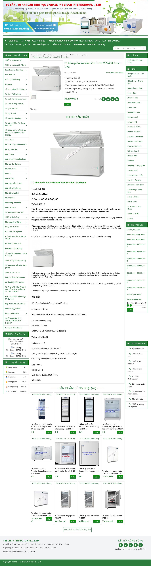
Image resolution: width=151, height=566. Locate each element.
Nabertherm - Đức (135, 88)
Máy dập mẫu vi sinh (13, 183)
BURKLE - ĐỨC (133, 214)
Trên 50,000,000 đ (134, 294)
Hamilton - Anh (134, 112)
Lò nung (8, 84)
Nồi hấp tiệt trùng (12, 79)
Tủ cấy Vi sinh (10, 113)
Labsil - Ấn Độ (133, 197)
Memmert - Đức (134, 103)
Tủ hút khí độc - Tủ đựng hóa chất (15, 124)
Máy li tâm (9, 154)
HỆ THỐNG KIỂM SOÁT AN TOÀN (15, 237)
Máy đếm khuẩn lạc (13, 188)
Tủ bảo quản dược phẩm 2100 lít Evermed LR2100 (41, 514)
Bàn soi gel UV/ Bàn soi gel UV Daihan (15, 297)
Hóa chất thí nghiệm (13, 231)
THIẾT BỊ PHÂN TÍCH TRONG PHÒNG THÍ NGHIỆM (13, 320)
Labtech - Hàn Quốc (136, 136)
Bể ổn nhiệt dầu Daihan (14, 282)
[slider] (128, 305)
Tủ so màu (9, 140)
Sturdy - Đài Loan (135, 146)
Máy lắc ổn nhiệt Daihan (15, 277)
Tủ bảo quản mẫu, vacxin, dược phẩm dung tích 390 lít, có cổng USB (41, 426)
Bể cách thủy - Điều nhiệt (15, 144)
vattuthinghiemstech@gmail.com (22, 551)
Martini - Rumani (134, 180)
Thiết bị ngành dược (13, 60)
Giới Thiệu (13, 41)
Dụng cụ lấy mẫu (12, 313)
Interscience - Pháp (135, 175)
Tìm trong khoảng (134, 299)
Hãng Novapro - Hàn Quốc (136, 75)
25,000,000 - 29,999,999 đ (136, 267)
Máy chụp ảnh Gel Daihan (15, 159)
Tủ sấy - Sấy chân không (15, 89)
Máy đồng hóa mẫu (13, 202)
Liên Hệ (101, 44)
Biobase (131, 161)
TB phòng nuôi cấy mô (14, 212)
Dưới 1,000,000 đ (133, 230)
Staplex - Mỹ (133, 170)
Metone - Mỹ (133, 117)
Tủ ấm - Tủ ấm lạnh (13, 94)
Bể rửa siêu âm (11, 149)
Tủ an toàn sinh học (13, 118)
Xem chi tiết (46, 420)
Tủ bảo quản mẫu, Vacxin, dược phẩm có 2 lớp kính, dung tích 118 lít (112, 426)
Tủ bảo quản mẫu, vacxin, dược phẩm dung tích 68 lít (65, 470)
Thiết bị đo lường (12, 217)
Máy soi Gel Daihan (13, 164)
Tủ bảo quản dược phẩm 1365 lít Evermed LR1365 (112, 472)
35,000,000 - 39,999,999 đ (136, 281)
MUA (67, 105)
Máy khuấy (9, 178)
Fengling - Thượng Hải (136, 165)
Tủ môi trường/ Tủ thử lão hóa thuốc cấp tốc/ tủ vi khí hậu (77, 41)
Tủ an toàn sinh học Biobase (136, 392)
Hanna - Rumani (134, 132)
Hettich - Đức (133, 98)
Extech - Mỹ (132, 122)
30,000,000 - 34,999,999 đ (136, 274)
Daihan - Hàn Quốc (135, 141)
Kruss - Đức (132, 107)
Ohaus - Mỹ (132, 156)
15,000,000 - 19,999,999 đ (136, 252)
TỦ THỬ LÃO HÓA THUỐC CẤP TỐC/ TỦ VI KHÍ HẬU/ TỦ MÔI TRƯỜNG (15, 289)
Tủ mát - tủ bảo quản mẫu (15, 99)
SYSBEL (130, 218)
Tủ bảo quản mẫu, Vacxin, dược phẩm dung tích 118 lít (41, 470)
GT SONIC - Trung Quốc (134, 207)
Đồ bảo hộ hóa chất (13, 244)
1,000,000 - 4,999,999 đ (136, 234)
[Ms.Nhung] (16, 347)
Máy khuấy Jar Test (41, 44)
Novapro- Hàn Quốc (13, 328)
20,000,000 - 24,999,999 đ (136, 259)
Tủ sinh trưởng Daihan (14, 104)
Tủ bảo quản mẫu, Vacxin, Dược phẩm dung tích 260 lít (89, 426)
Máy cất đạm (10, 207)
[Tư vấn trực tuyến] (16, 339)
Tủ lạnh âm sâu (11, 108)
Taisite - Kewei (133, 151)
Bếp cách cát (114, 41)
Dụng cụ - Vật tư (11, 227)
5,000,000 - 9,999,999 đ (136, 239)
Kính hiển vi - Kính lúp (14, 70)
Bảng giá (57, 44)
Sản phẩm (25, 41)
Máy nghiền (10, 198)
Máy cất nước (10, 169)
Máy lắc (8, 173)
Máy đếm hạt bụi (12, 193)
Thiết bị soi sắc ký (12, 272)
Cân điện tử (10, 75)
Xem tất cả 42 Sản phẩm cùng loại (77, 530)
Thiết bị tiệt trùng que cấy (17, 44)
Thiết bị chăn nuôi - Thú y (15, 65)
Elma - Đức (132, 93)
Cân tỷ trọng (38, 41)
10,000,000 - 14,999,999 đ (136, 245)
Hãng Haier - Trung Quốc (135, 82)
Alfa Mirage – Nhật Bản (135, 191)
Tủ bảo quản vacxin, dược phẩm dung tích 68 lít (89, 470)
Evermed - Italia (134, 127)
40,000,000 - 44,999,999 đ (136, 288)
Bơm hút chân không (13, 248)
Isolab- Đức (132, 202)
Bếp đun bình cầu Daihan (15, 304)
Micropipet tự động (13, 222)
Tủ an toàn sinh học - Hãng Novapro (16, 254)
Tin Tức (67, 44)
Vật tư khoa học (138, 348)
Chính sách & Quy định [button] (84, 44)
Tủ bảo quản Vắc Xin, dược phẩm (16, 266)
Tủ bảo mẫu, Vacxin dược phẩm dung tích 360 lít (65, 427)
